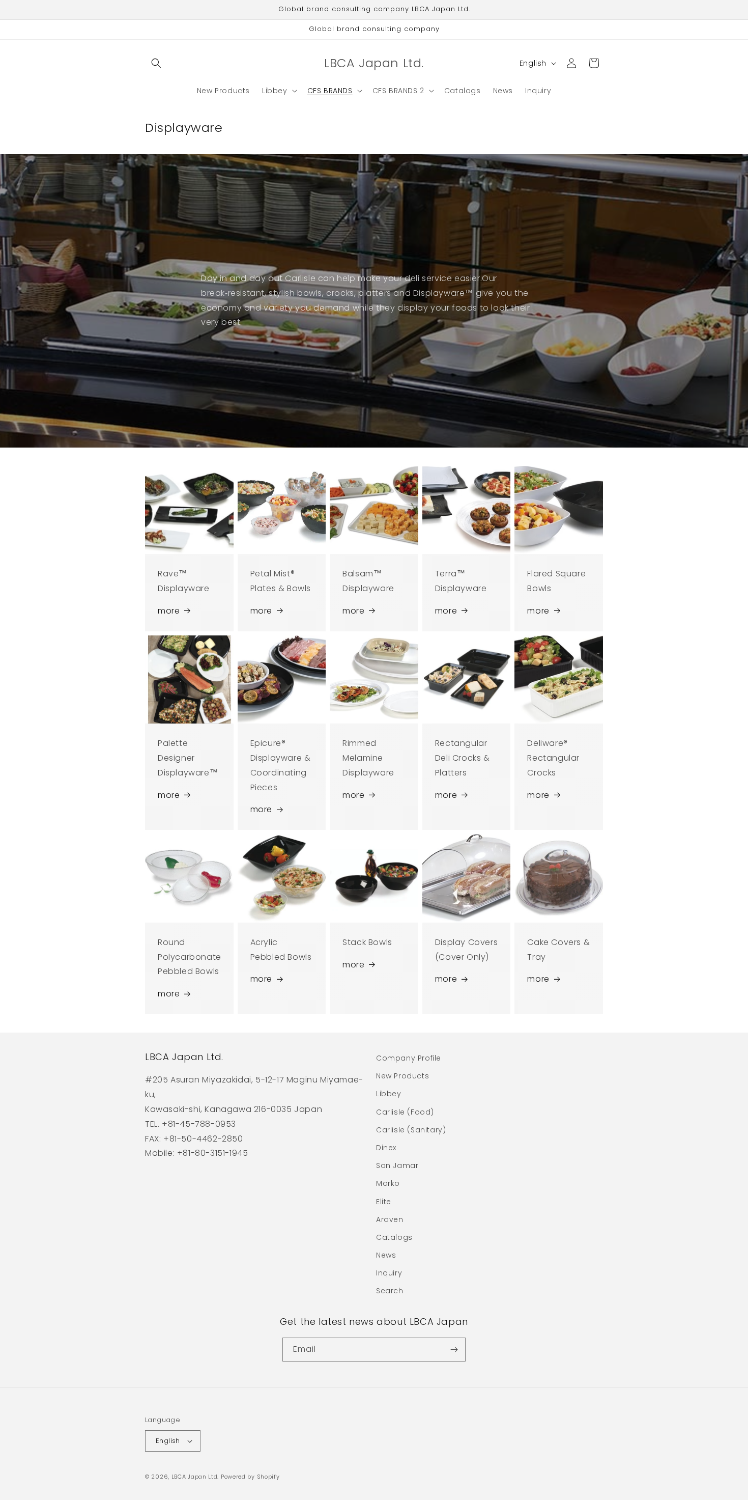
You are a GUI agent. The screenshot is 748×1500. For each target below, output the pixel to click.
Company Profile (408, 1058)
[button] (156, 63)
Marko (388, 1183)
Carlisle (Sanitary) (411, 1130)
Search (390, 1291)
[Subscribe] (454, 1350)
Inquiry (389, 1273)
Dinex (386, 1148)
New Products (402, 1076)
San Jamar (397, 1165)
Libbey (388, 1094)
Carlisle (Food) (405, 1112)
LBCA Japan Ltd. (195, 1477)
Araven (390, 1219)
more (169, 611)
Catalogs (394, 1237)
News (386, 1255)
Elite (383, 1202)
